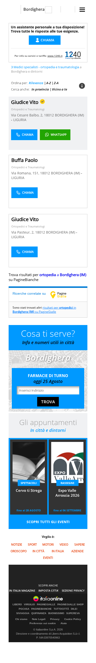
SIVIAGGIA (22, 613)
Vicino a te (59, 89)
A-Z (48, 83)
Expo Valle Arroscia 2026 (67, 493)
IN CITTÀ (38, 551)
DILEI (74, 609)
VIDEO (64, 544)
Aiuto (64, 623)
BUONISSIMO (56, 613)
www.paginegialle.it (62, 294)
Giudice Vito (25, 219)
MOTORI (48, 544)
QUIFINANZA (38, 613)
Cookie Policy (72, 619)
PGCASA (24, 609)
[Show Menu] (82, 10)
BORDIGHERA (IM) (69, 115)
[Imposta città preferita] (15, 9)
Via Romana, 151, (25, 173)
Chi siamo (21, 619)
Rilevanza (36, 83)
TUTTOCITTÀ (61, 609)
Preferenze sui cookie (43, 623)
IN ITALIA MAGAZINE (22, 590)
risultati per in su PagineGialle (44, 309)
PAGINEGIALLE (46, 604)
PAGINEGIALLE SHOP (70, 604)
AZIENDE (77, 551)
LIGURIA (19, 119)
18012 (49, 115)
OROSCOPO (19, 551)
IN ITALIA (58, 551)
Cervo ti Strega (29, 490)
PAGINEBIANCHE (41, 609)
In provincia (40, 89)
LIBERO (17, 604)
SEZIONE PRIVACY (73, 590)
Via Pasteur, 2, (23, 232)
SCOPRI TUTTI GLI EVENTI (48, 521)
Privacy (55, 619)
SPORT (32, 544)
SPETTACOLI (29, 483)
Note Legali (39, 619)
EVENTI (48, 558)
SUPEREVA (73, 613)
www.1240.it (55, 55)
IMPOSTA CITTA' (48, 590)
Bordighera (34, 9)
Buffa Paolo (24, 160)
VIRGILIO (29, 604)
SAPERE (79, 544)
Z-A (56, 83)
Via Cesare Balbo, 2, (27, 115)
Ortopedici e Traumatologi (28, 109)
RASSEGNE (67, 483)
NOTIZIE (16, 544)
